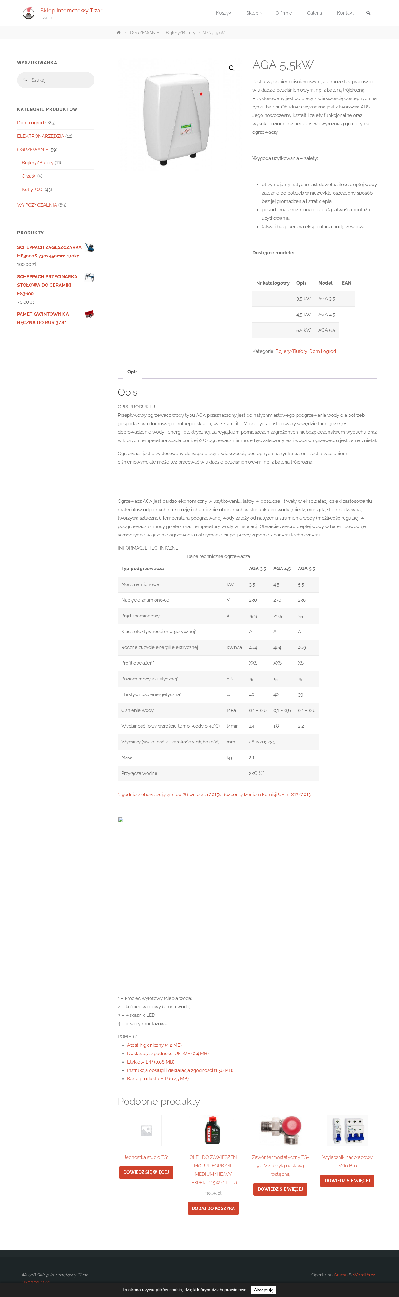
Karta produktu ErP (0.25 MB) (158, 1079)
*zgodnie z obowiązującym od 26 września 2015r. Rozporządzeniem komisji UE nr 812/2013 (214, 794)
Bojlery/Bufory (180, 32)
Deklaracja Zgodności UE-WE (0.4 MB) (168, 1053)
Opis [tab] (132, 372)
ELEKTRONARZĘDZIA (40, 136)
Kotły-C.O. (32, 189)
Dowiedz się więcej (146, 1172)
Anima (340, 1275)
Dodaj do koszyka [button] (213, 1208)
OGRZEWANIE (144, 32)
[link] (368, 13)
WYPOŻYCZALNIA (37, 205)
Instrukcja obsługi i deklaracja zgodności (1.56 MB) (180, 1070)
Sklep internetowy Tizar (71, 10)
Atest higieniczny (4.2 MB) (154, 1045)
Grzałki (29, 176)
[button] (232, 68)
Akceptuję (263, 1289)
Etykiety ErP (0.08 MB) (150, 1062)
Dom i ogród (322, 351)
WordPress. (365, 1275)
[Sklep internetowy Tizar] (29, 13)
